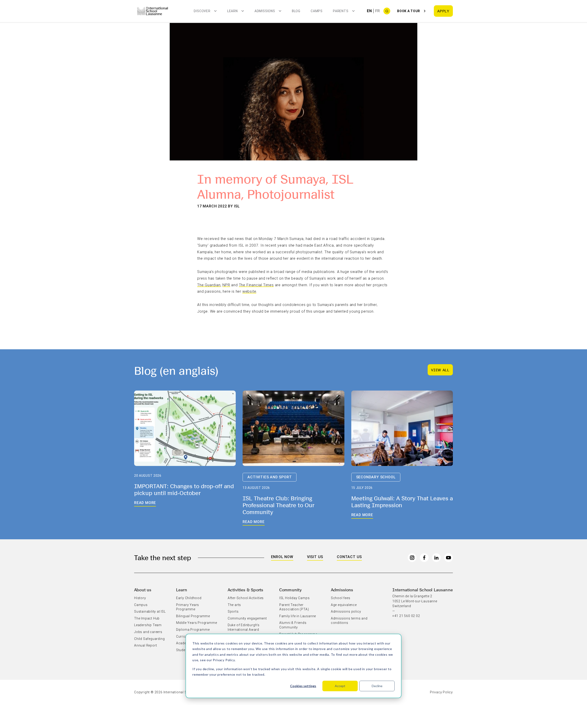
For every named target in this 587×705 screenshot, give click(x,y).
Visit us (315, 557)
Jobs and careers (148, 632)
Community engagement (247, 618)
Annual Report (145, 645)
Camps (317, 11)
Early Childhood (189, 598)
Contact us (349, 557)
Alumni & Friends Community (293, 625)
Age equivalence (344, 605)
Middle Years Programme (196, 623)
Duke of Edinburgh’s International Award (244, 627)
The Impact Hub (147, 618)
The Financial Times (256, 285)
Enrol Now (282, 557)
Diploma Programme (193, 629)
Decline (377, 686)
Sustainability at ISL (150, 611)
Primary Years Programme (187, 607)
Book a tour (408, 11)
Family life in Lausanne (297, 616)
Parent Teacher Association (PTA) (294, 607)
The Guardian (209, 285)
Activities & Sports (245, 589)
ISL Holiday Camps (294, 598)
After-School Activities (246, 598)
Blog (296, 11)
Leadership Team (148, 625)
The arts (234, 605)
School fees (340, 598)
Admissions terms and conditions (349, 621)
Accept (340, 686)
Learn (181, 589)
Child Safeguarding (149, 639)
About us (142, 589)
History (140, 598)
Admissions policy (346, 611)
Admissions (342, 589)
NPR (226, 285)
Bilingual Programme (193, 616)
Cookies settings (303, 686)
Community (290, 589)
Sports (233, 611)
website (249, 291)
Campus (141, 605)
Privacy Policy (224, 660)
